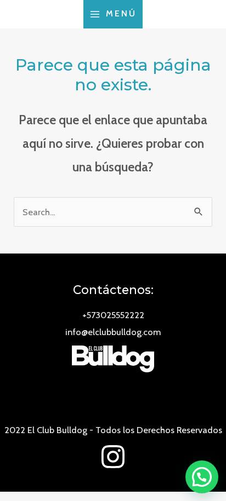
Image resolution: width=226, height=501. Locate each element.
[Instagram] (113, 457)
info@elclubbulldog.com (113, 331)
